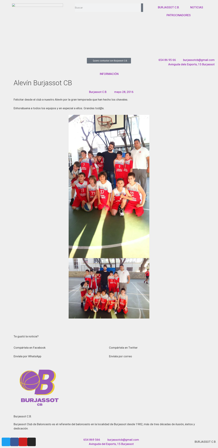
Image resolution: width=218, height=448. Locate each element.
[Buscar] (142, 7)
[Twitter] (6, 442)
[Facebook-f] (14, 442)
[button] (61, 345)
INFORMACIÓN (109, 74)
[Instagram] (31, 442)
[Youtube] (23, 442)
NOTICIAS (196, 7)
